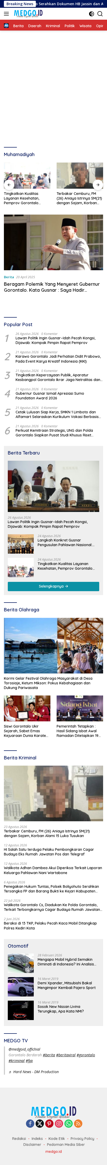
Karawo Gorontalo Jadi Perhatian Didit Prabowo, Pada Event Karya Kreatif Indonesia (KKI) (58, 358)
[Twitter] (40, 1124)
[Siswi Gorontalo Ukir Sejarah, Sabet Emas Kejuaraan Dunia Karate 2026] (27, 708)
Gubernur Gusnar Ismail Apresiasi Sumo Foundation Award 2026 (50, 395)
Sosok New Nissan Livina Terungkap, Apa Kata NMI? (61, 1009)
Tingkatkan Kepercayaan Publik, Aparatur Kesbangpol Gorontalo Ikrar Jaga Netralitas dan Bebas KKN (58, 377)
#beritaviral (66, 1054)
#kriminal (17, 1060)
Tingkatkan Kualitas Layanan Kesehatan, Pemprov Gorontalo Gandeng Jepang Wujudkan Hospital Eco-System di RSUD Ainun (24, 198)
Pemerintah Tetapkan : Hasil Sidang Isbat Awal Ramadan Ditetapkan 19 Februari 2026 (77, 731)
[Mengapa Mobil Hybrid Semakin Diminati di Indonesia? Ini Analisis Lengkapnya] (21, 963)
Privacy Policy (82, 1138)
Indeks (37, 1138)
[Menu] (7, 13)
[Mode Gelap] (92, 14)
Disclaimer (32, 1144)
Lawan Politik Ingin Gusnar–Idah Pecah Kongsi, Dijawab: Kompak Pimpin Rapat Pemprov (55, 340)
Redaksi (19, 1138)
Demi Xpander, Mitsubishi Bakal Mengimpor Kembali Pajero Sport (67, 985)
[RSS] (78, 1124)
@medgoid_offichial (24, 1049)
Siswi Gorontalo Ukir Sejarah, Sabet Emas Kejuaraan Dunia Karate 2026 (25, 731)
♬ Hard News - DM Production (34, 1071)
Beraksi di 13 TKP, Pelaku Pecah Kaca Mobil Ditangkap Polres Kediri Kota (50, 925)
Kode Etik (57, 1138)
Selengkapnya (52, 586)
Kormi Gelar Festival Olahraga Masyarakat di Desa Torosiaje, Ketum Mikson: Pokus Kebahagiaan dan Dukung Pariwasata (48, 683)
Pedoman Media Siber (66, 1144)
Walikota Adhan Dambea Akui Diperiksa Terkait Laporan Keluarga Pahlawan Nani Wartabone (53, 870)
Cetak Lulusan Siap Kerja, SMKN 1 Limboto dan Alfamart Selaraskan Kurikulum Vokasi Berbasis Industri (57, 414)
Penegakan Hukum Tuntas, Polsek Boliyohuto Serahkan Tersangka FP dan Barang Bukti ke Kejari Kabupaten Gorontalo (51, 888)
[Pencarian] (100, 14)
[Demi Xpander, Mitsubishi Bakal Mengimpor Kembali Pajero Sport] (21, 987)
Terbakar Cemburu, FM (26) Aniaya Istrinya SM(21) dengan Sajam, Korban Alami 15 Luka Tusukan (79, 198)
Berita (9, 277)
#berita (49, 1054)
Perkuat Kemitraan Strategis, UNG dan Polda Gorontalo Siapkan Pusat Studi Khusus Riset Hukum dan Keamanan (54, 432)
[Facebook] (30, 1124)
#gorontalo (86, 1054)
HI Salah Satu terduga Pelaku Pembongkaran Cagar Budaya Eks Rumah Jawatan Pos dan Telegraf (49, 851)
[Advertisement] (53, 86)
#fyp (29, 1060)
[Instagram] (59, 1124)
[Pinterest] (49, 1124)
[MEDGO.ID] (27, 13)
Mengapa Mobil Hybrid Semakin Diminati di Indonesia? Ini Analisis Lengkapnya (66, 961)
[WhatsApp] (68, 1124)
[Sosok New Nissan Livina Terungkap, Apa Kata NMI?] (21, 1010)
